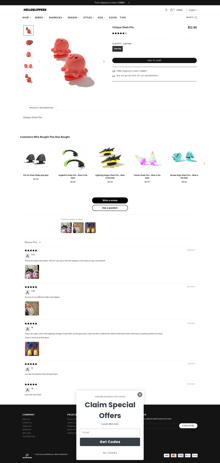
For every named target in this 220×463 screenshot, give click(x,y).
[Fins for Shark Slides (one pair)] (35, 158)
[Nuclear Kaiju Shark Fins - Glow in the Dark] (184, 158)
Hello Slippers (35, 10)
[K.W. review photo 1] (32, 308)
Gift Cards (26, 433)
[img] (31, 251)
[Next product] (204, 163)
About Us (26, 419)
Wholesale (26, 430)
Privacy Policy (73, 419)
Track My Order (28, 437)
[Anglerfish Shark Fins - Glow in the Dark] (72, 158)
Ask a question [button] (110, 208)
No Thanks (110, 453)
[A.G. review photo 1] (32, 272)
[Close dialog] (139, 394)
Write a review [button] (110, 200)
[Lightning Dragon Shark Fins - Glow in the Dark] (110, 158)
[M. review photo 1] (32, 349)
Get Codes (110, 441)
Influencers (27, 426)
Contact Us (27, 423)
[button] (118, 33)
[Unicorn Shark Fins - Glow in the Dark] (147, 158)
